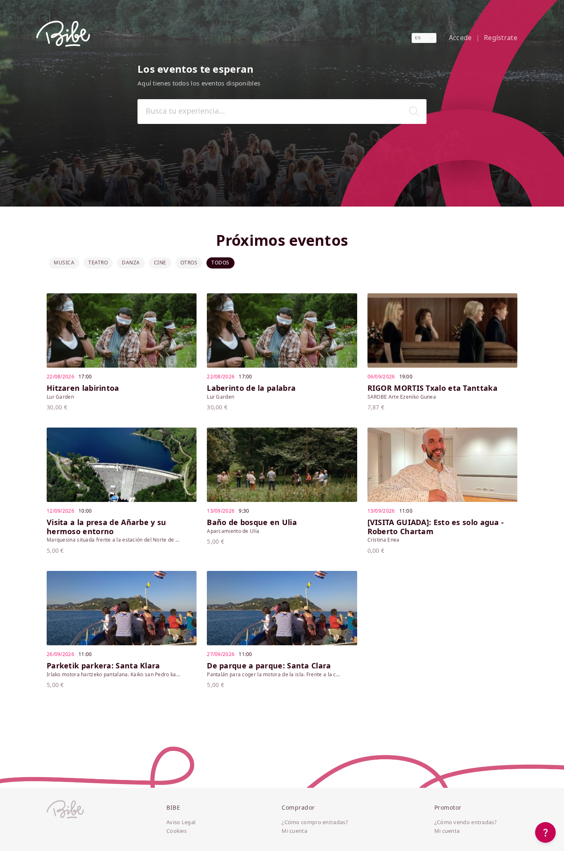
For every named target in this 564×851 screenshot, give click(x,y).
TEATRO (98, 262)
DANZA (131, 262)
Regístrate (500, 38)
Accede (460, 38)
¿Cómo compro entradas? (315, 822)
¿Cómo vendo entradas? (465, 822)
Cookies (176, 831)
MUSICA (64, 262)
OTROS (189, 262)
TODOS (220, 262)
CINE (160, 262)
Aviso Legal (180, 822)
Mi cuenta (294, 831)
